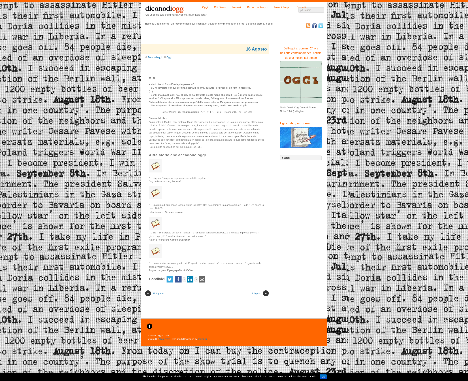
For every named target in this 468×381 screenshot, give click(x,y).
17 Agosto (258, 293)
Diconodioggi (155, 57)
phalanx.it (202, 339)
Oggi (205, 7)
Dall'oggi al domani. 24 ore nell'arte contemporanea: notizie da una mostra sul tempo (301, 53)
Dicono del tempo (257, 7)
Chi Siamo (220, 7)
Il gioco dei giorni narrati (295, 123)
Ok (323, 377)
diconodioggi (164, 8)
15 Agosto (155, 293)
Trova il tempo (282, 7)
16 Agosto (256, 49)
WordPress (164, 339)
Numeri (236, 7)
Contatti (301, 7)
